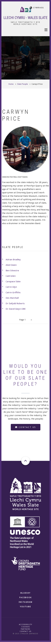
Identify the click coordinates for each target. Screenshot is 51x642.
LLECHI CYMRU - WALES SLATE (25, 18)
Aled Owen (11, 264)
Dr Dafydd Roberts (15, 303)
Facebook (25, 597)
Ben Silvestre (12, 270)
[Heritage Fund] (25, 563)
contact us (27, 427)
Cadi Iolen (11, 275)
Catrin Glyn (11, 286)
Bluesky (26, 593)
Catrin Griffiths (13, 292)
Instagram (25, 602)
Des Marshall (12, 297)
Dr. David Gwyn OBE (16, 308)
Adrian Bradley (13, 259)
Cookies (25, 627)
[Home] (25, 9)
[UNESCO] (25, 532)
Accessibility (25, 624)
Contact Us (25, 631)
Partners (25, 629)
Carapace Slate (13, 281)
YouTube (25, 606)
